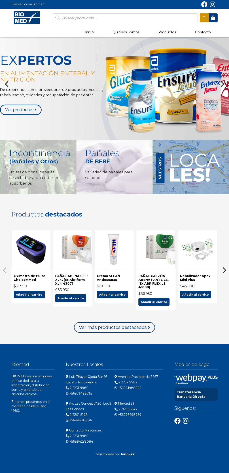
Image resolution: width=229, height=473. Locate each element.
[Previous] (7, 84)
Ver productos (19, 109)
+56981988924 (129, 388)
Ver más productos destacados (113, 327)
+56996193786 (80, 420)
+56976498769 (129, 415)
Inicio (89, 32)
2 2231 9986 (78, 388)
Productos (167, 32)
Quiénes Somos (126, 32)
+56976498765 (80, 393)
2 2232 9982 (127, 382)
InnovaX (128, 454)
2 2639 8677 (128, 409)
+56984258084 (80, 441)
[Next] (222, 84)
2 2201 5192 (78, 415)
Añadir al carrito (29, 294)
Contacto (203, 32)
